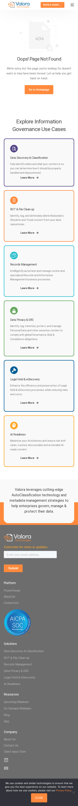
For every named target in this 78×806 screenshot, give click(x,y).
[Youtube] (6, 768)
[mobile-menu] (71, 5)
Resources (11, 694)
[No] (73, 792)
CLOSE (39, 797)
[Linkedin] (6, 760)
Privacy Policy (63, 790)
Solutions (10, 644)
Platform (10, 583)
